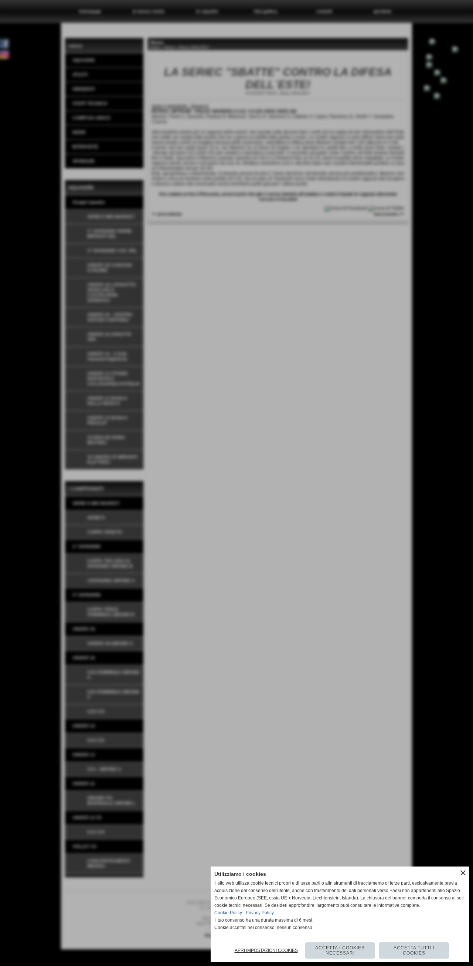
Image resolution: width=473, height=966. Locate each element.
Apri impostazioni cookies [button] (266, 950)
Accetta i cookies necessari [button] (340, 950)
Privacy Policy (260, 912)
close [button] (463, 872)
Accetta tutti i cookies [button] (414, 950)
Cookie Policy (228, 912)
